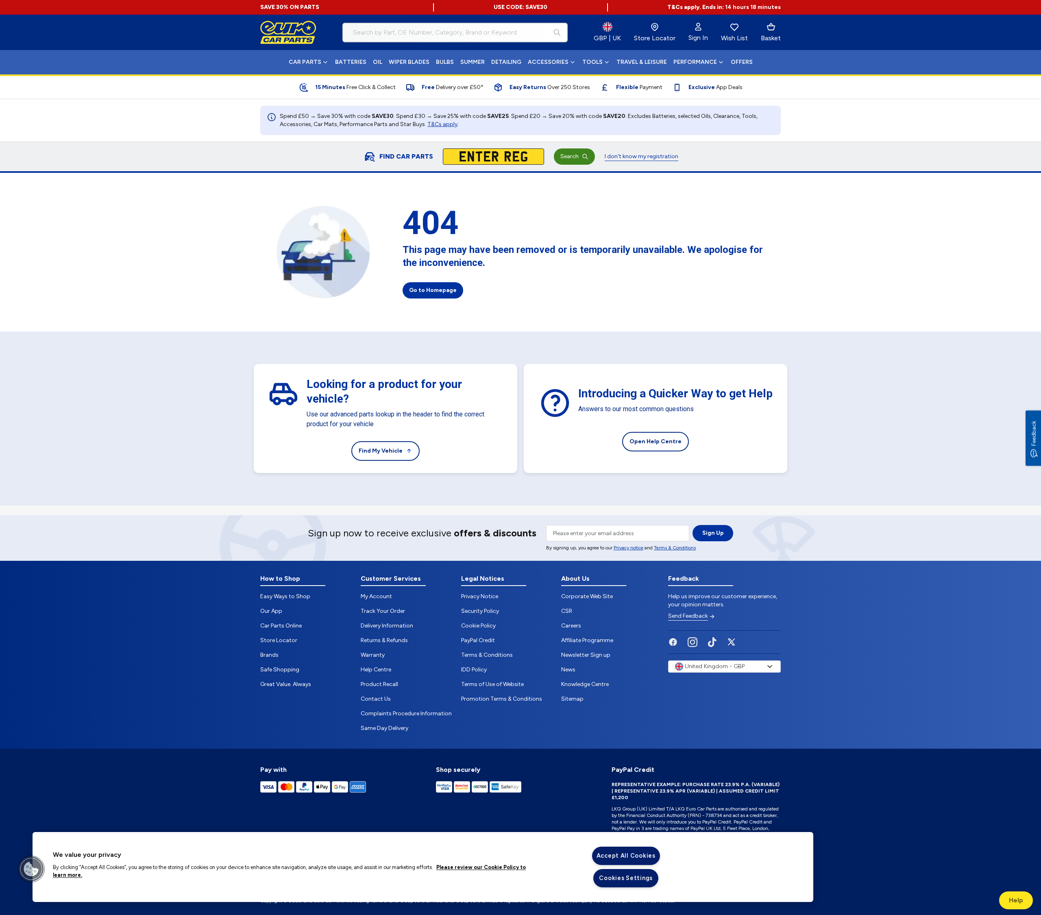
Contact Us (376, 698)
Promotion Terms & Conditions (501, 698)
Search (569, 156)
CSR (566, 611)
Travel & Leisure (641, 62)
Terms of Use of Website (492, 684)
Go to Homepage (433, 290)
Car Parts (305, 62)
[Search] (557, 32)
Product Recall (379, 684)
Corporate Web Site (587, 596)
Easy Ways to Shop (285, 596)
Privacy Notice (479, 596)
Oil (377, 62)
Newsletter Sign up (585, 654)
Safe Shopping (279, 669)
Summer (472, 62)
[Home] (288, 32)
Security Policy (480, 611)
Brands (269, 654)
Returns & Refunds (384, 640)
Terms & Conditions (675, 548)
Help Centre (376, 669)
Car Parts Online (281, 625)
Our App (271, 611)
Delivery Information (387, 625)
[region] (423, 867)
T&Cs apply (442, 124)
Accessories (548, 62)
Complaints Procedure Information (406, 713)
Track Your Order (383, 611)
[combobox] (455, 32)
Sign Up (713, 532)
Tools (592, 62)
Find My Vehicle (381, 450)
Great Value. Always (285, 684)
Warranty (373, 654)
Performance (695, 62)
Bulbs (445, 62)
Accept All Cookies (626, 855)
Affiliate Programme (587, 640)
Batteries (350, 62)
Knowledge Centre (585, 684)
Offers (742, 62)
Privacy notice (628, 548)
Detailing (506, 62)
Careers (571, 625)
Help (1016, 900)
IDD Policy (474, 669)
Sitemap (572, 698)
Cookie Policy (478, 625)
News (568, 669)
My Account (376, 596)
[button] (31, 869)
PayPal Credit (478, 640)
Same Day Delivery (384, 728)
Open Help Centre (655, 441)
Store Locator (278, 640)
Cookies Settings (626, 878)
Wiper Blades (409, 62)
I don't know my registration (641, 156)
